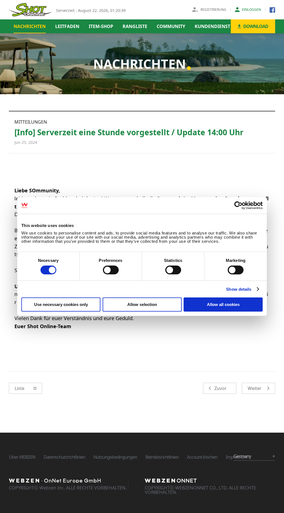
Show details (238, 289)
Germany (242, 456)
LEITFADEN (67, 26)
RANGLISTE (135, 26)
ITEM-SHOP (101, 26)
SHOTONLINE (30, 9)
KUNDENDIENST (212, 26)
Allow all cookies (223, 304)
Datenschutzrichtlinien (64, 457)
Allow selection (142, 304)
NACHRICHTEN (30, 26)
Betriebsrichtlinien (162, 457)
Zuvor (220, 388)
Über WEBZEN (22, 457)
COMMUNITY (171, 26)
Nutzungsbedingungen (115, 457)
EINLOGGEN (251, 9)
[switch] (111, 270)
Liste (19, 388)
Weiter (255, 388)
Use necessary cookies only (61, 304)
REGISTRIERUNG (213, 9)
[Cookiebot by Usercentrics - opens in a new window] (238, 205)
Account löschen (202, 457)
